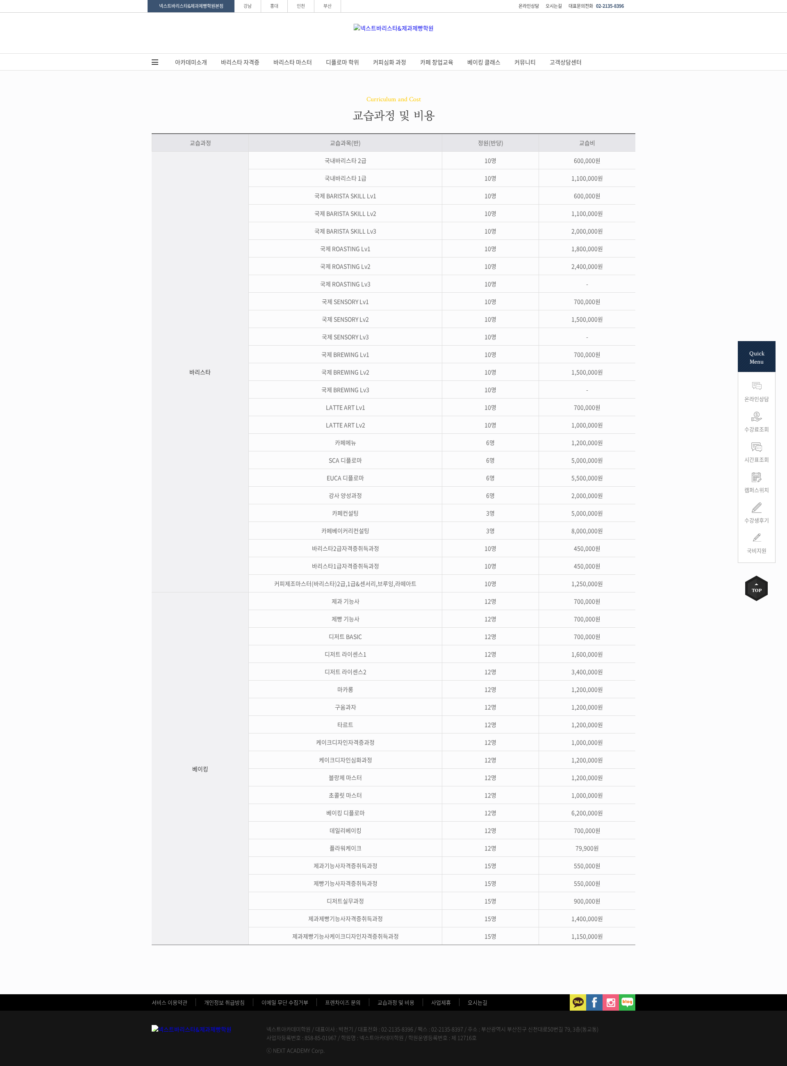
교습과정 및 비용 (396, 1002)
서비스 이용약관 (169, 1002)
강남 (247, 5)
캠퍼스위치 (756, 490)
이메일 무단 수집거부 (285, 1002)
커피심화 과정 (389, 62)
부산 (327, 5)
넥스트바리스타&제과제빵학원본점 (191, 5)
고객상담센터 (566, 62)
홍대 (274, 5)
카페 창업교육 (436, 62)
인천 (301, 5)
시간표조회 (756, 459)
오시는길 (554, 5)
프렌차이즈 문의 (343, 1002)
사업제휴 (441, 1002)
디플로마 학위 (342, 62)
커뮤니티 (525, 62)
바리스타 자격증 (240, 62)
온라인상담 (529, 5)
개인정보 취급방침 (224, 1002)
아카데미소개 (191, 62)
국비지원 (757, 550)
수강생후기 (756, 520)
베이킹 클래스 (483, 62)
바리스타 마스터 (292, 62)
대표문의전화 (596, 5)
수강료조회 (756, 429)
